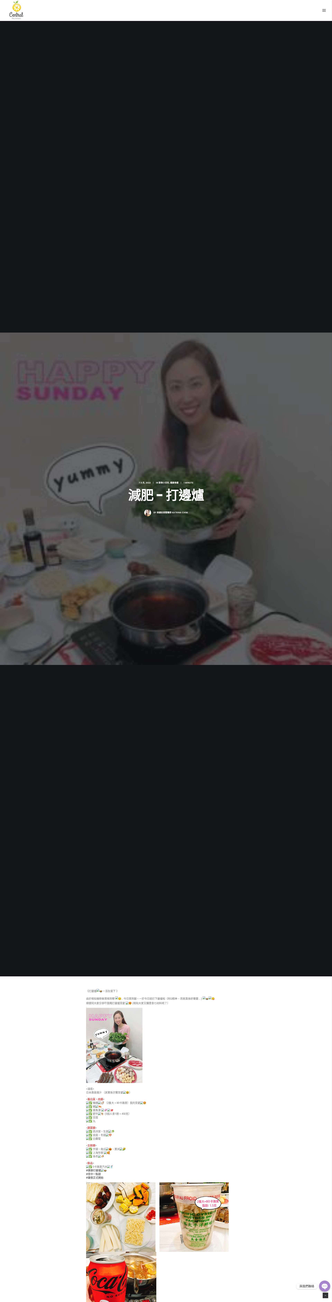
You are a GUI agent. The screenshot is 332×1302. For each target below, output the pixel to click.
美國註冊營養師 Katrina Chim (172, 512)
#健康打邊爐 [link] (93, 1170)
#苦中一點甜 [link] (93, 1174)
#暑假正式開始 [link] (94, 1177)
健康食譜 (174, 482)
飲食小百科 (164, 482)
